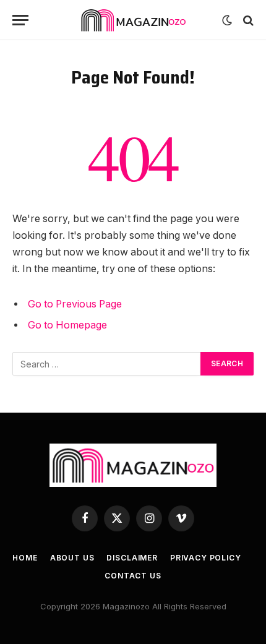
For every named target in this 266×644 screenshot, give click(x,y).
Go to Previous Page (75, 304)
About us (72, 557)
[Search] (247, 20)
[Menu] (20, 20)
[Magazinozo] (133, 20)
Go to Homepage (67, 325)
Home (24, 557)
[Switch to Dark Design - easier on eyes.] (227, 20)
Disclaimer (131, 557)
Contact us (133, 575)
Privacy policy (205, 557)
